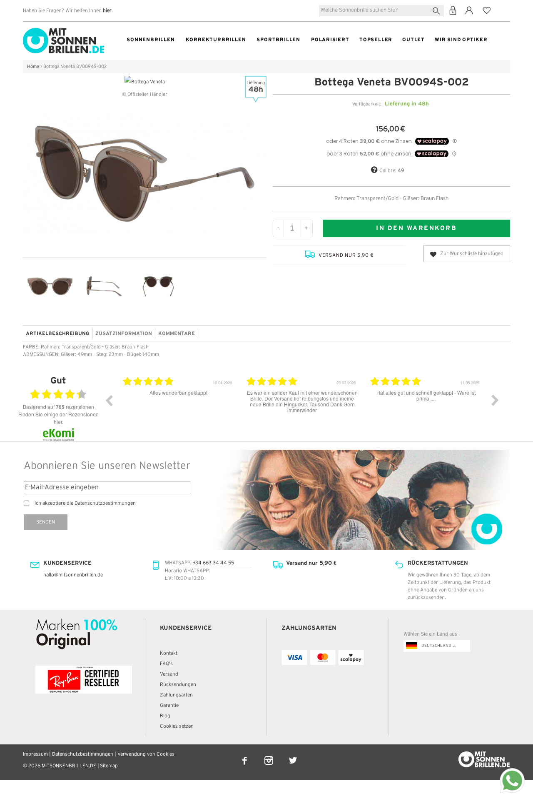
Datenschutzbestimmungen (82, 754)
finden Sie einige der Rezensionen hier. (58, 418)
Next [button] (495, 400)
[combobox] (381, 10)
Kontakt (168, 653)
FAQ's (166, 663)
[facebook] (245, 755)
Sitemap (109, 766)
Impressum (35, 754)
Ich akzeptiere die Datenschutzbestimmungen (85, 503)
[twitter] (293, 755)
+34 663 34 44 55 (213, 563)
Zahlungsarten (176, 695)
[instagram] (269, 755)
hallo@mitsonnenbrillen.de (73, 575)
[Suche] (438, 9)
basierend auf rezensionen (58, 407)
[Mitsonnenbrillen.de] (63, 31)
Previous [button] (108, 400)
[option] (185, 406)
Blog (165, 716)
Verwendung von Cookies (145, 754)
